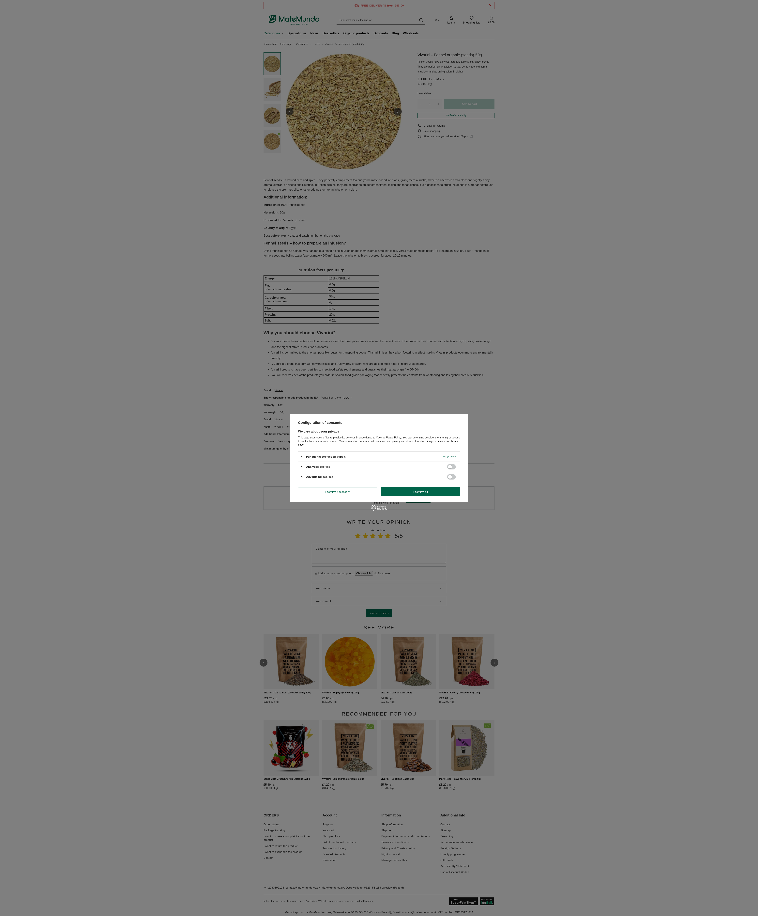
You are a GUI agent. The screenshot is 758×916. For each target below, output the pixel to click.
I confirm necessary (337, 491)
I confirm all (420, 491)
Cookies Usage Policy (388, 437)
